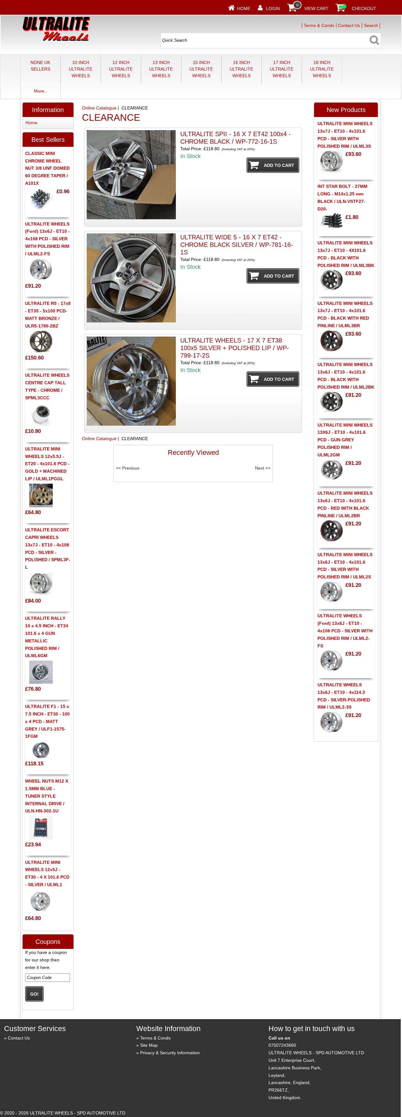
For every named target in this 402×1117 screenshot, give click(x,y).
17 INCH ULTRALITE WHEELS (281, 69)
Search (371, 25)
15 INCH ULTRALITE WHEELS (201, 69)
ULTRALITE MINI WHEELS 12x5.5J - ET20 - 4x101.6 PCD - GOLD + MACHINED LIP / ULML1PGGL (47, 463)
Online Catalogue (99, 107)
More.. (40, 90)
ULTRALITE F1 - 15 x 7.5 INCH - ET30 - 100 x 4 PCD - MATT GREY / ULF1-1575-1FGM (47, 721)
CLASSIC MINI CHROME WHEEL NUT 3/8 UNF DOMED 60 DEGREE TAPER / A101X (47, 168)
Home (243, 8)
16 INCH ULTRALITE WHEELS (241, 69)
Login (273, 8)
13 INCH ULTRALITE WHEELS (161, 69)
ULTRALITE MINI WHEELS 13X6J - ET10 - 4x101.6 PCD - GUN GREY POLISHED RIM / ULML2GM (345, 440)
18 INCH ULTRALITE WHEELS (322, 69)
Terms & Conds (319, 25)
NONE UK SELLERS (40, 66)
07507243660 (282, 1045)
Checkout (364, 8)
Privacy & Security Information (170, 1052)
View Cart (316, 8)
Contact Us (349, 25)
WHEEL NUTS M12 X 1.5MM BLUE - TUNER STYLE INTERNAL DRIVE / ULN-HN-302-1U (46, 796)
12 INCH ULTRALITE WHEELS (121, 69)
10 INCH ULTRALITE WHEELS (80, 69)
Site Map (149, 1045)
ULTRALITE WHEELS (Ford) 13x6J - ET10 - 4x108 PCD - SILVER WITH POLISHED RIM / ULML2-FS (47, 238)
